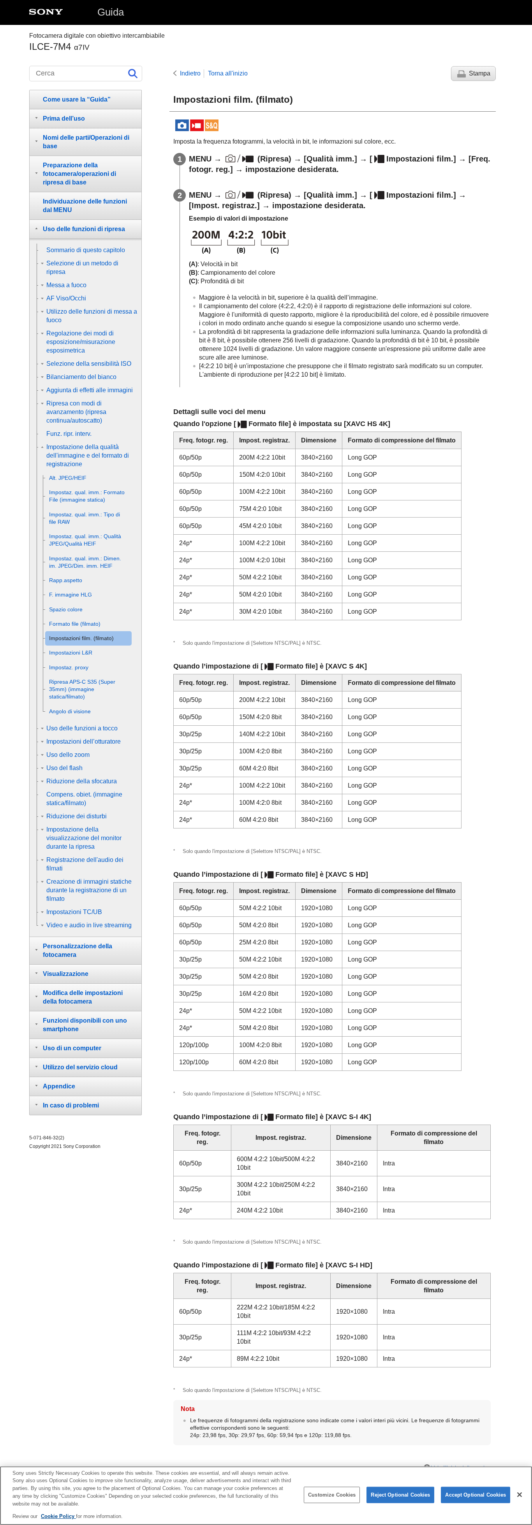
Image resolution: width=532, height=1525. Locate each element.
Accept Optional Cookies (475, 1495)
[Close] (519, 1494)
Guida (110, 12)
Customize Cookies (332, 1495)
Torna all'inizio (228, 73)
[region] (266, 1495)
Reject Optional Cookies (400, 1495)
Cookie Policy (58, 1516)
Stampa (479, 73)
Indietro (190, 73)
